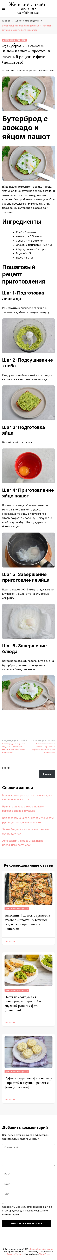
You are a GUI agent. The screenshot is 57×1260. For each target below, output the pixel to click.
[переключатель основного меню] (3, 9)
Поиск (6, 767)
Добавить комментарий (41, 71)
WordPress (44, 1254)
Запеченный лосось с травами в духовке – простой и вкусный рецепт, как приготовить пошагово (27, 922)
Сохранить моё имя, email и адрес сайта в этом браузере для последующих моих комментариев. (27, 1210)
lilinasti (9, 71)
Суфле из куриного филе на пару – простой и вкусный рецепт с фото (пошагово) (28, 1082)
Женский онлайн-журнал (28, 6)
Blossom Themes (15, 1254)
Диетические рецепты (14, 40)
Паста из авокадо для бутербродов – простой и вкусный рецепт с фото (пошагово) (23, 1003)
